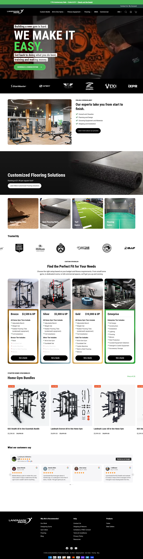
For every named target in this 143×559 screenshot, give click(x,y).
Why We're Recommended (50, 519)
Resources (77, 539)
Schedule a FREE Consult (82, 530)
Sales (108, 523)
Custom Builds (45, 12)
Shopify (66, 553)
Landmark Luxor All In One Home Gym (109, 429)
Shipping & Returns (80, 527)
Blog (42, 536)
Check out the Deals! (85, 2)
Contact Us (124, 6)
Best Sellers (110, 527)
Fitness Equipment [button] (73, 12)
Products (109, 519)
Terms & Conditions (80, 533)
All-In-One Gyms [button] (57, 12)
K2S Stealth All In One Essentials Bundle (23, 429)
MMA (96, 12)
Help (75, 519)
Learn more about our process (88, 131)
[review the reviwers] (36, 468)
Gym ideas (44, 530)
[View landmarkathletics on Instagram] (71, 548)
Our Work (44, 523)
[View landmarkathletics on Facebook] (67, 548)
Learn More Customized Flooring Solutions (24, 186)
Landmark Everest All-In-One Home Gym (67, 429)
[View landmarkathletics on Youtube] (76, 548)
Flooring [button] (87, 12)
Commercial (104, 12)
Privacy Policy (78, 536)
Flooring (43, 533)
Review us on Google (123, 459)
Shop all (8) (131, 376)
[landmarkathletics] (15, 11)
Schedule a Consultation (27, 67)
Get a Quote (23, 358)
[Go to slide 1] (70, 484)
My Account (133, 6)
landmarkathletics (53, 553)
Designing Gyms (46, 527)
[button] (120, 11)
